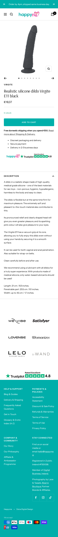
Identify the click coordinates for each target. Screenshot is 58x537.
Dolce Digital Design (24, 509)
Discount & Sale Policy (43, 406)
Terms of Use (38, 422)
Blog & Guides (11, 394)
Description (11, 176)
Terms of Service (40, 417)
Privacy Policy (39, 428)
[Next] (52, 78)
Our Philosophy (11, 451)
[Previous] (5, 78)
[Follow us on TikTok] (50, 497)
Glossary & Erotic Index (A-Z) (12, 422)
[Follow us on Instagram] (43, 497)
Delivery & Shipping (13, 399)
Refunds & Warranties (43, 411)
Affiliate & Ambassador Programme (10, 460)
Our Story (8, 446)
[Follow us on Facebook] (35, 497)
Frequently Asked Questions (12, 407)
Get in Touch (10, 414)
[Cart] (52, 14)
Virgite (8, 84)
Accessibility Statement (38, 399)
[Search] (11, 14)
